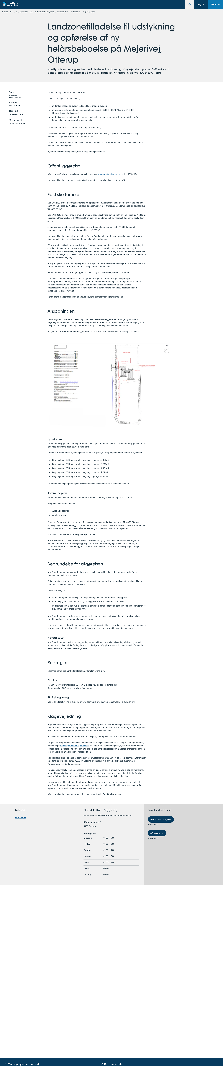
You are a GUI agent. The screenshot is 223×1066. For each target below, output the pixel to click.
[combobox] (189, 4)
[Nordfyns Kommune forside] (10, 4)
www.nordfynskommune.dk (110, 174)
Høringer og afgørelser (19, 12)
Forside (5, 12)
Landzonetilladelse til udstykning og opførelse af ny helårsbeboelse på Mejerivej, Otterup (63, 12)
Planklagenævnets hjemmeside (74, 745)
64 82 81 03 (20, 817)
